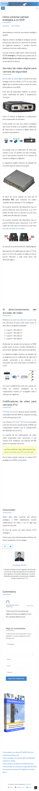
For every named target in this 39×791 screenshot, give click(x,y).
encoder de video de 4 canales (22, 320)
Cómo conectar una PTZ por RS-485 (19, 452)
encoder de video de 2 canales (14, 228)
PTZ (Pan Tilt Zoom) (10, 412)
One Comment (15, 26)
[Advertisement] (19, 286)
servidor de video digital (14, 79)
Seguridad (5, 26)
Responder (30, 605)
